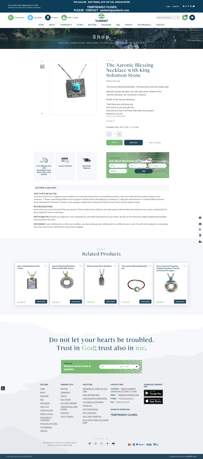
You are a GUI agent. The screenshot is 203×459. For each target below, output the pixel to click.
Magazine (106, 25)
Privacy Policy (46, 414)
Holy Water (65, 400)
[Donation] (200, 235)
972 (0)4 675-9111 (127, 399)
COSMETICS (87, 406)
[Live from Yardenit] (200, 224)
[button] (167, 17)
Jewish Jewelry (92, 43)
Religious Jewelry (78, 43)
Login (168, 6)
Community (66, 25)
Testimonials (144, 25)
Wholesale (45, 403)
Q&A (118, 25)
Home (41, 25)
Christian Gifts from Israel (95, 399)
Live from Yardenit (68, 403)
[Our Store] (200, 218)
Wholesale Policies (48, 424)
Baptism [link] (92, 25)
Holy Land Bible (89, 413)
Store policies (46, 410)
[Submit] (137, 366)
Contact (160, 25)
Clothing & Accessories (93, 402)
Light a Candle (66, 417)
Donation (64, 413)
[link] (183, 6)
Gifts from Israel (90, 409)
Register (176, 6)
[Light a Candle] (200, 241)
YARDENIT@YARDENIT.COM (128, 395)
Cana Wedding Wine (91, 395)
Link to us (44, 407)
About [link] (52, 25)
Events (128, 25)
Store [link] (80, 25)
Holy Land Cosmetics (92, 417)
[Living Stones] (200, 229)
